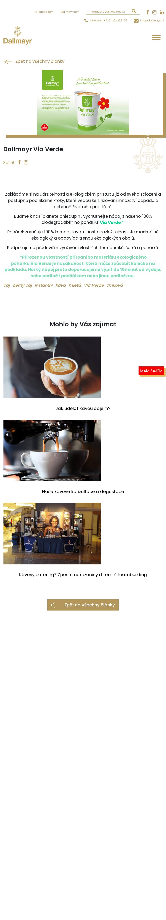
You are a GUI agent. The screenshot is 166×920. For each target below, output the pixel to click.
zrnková (115, 285)
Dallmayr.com (70, 12)
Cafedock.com (44, 12)
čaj (7, 285)
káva (61, 285)
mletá (75, 285)
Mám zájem (151, 371)
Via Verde (94, 285)
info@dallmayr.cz (152, 20)
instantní (44, 285)
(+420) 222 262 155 (114, 20)
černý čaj (23, 285)
